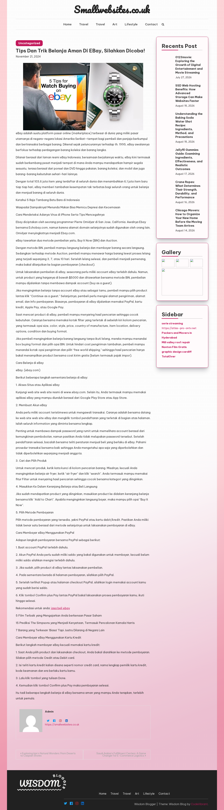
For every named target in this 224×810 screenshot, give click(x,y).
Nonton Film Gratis (174, 347)
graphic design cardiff (177, 351)
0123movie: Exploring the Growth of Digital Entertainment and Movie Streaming (189, 64)
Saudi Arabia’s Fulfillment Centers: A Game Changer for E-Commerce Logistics (121, 754)
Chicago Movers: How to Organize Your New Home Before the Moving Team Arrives (188, 217)
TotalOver (169, 356)
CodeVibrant (199, 804)
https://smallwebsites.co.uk (62, 724)
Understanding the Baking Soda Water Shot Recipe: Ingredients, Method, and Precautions (188, 125)
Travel (83, 24)
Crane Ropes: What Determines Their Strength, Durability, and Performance (187, 189)
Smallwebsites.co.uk (112, 9)
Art (114, 24)
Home (67, 24)
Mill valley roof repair (176, 342)
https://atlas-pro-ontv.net (179, 328)
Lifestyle (131, 24)
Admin (49, 711)
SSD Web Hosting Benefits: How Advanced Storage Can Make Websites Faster (188, 93)
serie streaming (172, 323)
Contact (151, 24)
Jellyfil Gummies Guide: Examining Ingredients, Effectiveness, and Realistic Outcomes (188, 159)
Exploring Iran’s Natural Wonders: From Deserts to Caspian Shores (48, 754)
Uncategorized (29, 43)
